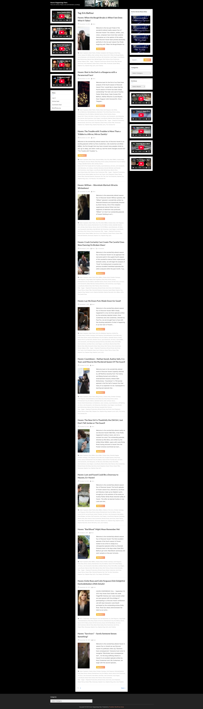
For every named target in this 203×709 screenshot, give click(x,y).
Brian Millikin (113, 159)
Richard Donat (110, 61)
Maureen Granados (119, 516)
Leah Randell (116, 168)
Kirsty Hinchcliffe (116, 341)
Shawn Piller (103, 63)
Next (122, 688)
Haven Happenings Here (58, 2)
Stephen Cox (81, 65)
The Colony (122, 411)
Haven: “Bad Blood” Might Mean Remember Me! (99, 529)
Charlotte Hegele (114, 455)
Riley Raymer (118, 61)
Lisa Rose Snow (91, 344)
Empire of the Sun (98, 620)
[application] (62, 16)
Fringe (80, 163)
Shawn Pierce (95, 63)
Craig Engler (122, 618)
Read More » (101, 49)
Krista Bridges (81, 516)
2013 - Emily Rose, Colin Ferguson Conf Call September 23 (95, 618)
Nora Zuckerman (114, 59)
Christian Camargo (115, 277)
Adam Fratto (92, 53)
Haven (101, 55)
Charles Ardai (99, 110)
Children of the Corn (108, 510)
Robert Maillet (89, 174)
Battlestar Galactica (106, 333)
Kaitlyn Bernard (91, 283)
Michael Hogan (98, 59)
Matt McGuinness (82, 59)
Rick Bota (88, 466)
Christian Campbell (101, 53)
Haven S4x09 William (102, 227)
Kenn (94, 24)
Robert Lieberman (110, 570)
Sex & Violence (100, 350)
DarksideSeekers (91, 112)
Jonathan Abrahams (98, 168)
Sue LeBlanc (117, 292)
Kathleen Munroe (103, 566)
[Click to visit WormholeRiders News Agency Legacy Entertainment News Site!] (140, 33)
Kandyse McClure (99, 283)
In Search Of (97, 116)
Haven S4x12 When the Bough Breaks (113, 55)
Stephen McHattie (98, 292)
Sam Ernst (80, 63)
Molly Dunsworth (89, 346)
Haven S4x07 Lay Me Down (85, 339)
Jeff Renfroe (121, 403)
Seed (94, 350)
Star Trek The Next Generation (110, 572)
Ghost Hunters (107, 114)
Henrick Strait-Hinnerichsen (85, 403)
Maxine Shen (90, 59)
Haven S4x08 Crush (113, 281)
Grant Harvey (88, 227)
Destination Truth (101, 112)
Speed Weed (116, 63)
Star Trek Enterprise (111, 176)
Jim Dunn (103, 116)
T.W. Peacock (92, 178)
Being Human (99, 396)
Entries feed (55, 101)
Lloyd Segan (113, 57)
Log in (54, 98)
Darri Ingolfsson (97, 279)
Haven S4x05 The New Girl (109, 459)
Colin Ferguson (110, 53)
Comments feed (57, 104)
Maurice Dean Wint (115, 344)
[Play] (54, 20)
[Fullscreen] (69, 20)
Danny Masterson (82, 112)
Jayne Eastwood (82, 57)
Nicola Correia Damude (116, 568)
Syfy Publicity (99, 65)
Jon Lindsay (89, 168)
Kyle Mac (101, 675)
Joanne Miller (119, 339)
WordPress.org (56, 108)
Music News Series (82, 172)
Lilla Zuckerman (105, 57)
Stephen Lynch (89, 292)
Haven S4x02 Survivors (95, 622)
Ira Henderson (96, 403)
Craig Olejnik (89, 279)
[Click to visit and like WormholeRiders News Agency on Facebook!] (140, 42)
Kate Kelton (90, 229)
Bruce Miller (99, 455)
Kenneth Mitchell (108, 168)
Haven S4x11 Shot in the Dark (85, 116)
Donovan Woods (90, 161)
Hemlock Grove (97, 339)
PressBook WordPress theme (116, 707)
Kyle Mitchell (96, 229)
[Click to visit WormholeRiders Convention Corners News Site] (140, 23)
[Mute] (67, 20)
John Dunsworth (91, 57)
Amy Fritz (106, 159)
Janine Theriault (98, 514)
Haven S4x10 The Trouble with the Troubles (89, 166)
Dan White (114, 110)
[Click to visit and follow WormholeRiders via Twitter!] (140, 52)
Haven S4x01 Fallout (83, 622)
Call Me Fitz (115, 333)
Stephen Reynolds (97, 124)
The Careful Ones (82, 294)
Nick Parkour (106, 59)
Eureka (110, 225)
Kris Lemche (81, 118)
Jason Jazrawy (104, 403)
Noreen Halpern (82, 61)
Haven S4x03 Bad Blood (115, 563)
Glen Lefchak (95, 55)
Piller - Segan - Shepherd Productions (96, 61)
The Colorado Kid (110, 124)
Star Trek (103, 176)
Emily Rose (117, 53)
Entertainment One (82, 114)
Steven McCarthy (92, 522)
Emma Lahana (81, 55)
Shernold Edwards (89, 176)
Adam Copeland (84, 53)
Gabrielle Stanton (99, 114)
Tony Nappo (99, 574)
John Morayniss (120, 116)
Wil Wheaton (106, 574)
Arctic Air (98, 333)
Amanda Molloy (100, 159)
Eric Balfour (89, 55)
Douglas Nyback (109, 457)
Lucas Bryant (120, 57)
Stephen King (88, 65)
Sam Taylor (102, 174)
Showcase (109, 63)
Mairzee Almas (112, 118)
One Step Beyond (99, 120)
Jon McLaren (98, 461)
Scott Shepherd (88, 63)
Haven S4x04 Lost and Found (85, 514)
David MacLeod (117, 335)
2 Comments (101, 248)
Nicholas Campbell (99, 407)
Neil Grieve (80, 231)
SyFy (94, 65)
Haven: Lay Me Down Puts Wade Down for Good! (99, 301)
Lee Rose (98, 57)
